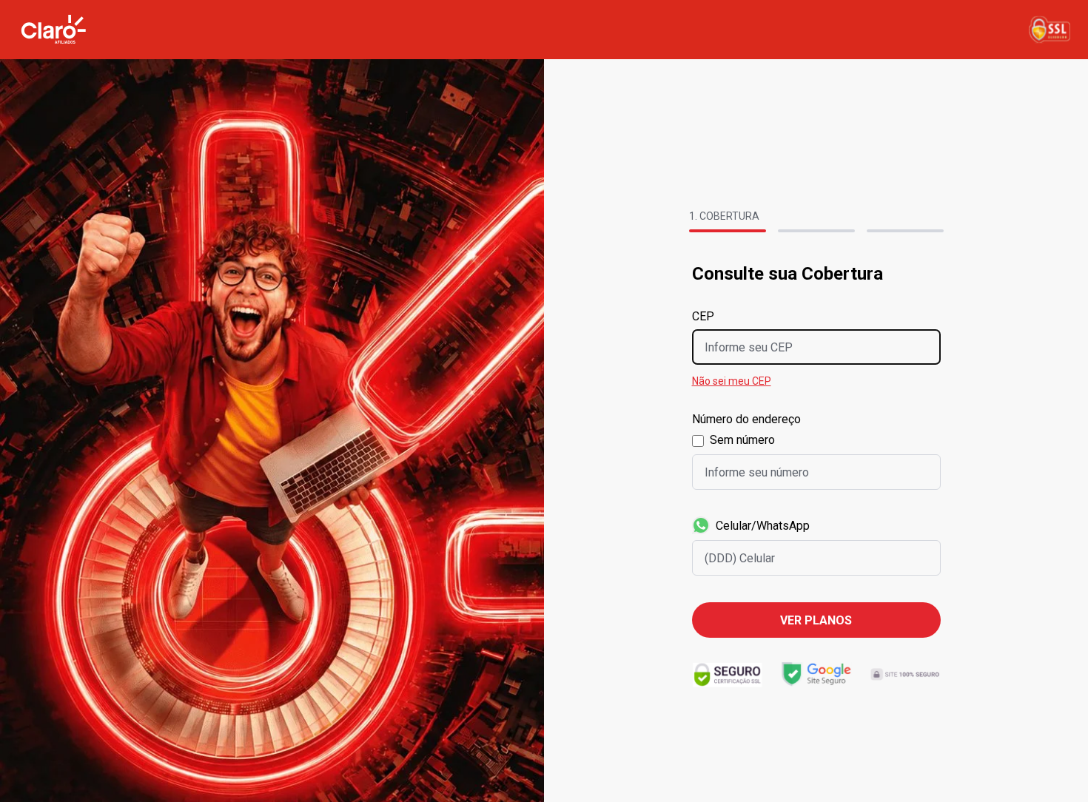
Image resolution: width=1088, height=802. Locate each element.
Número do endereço (746, 419)
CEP (703, 316)
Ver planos (816, 620)
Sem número (742, 440)
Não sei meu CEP (731, 381)
